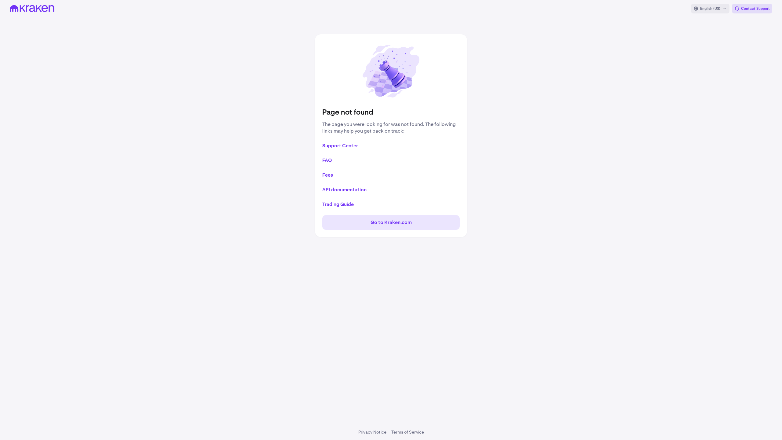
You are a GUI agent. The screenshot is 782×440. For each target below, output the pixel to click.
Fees (327, 175)
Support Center (340, 145)
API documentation (344, 189)
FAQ (327, 160)
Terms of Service (407, 432)
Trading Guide (338, 204)
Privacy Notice (372, 432)
